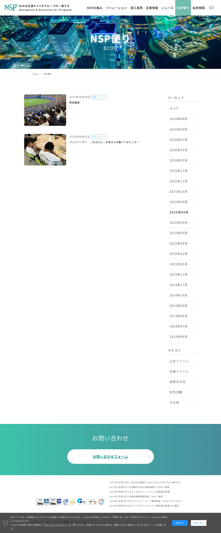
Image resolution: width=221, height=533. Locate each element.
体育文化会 (178, 382)
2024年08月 (179, 316)
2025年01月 (179, 264)
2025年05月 (179, 233)
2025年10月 (179, 191)
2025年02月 (179, 254)
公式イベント (179, 361)
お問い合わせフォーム (110, 456)
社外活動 (176, 392)
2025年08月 (179, 212)
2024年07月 (179, 326)
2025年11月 (179, 181)
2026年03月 (179, 150)
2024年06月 (179, 336)
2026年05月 (179, 139)
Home (36, 74)
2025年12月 (179, 171)
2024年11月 (179, 285)
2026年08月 (179, 119)
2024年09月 (179, 305)
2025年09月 (179, 202)
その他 (174, 402)
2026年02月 (179, 160)
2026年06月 (179, 129)
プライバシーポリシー (55, 524)
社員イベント (179, 371)
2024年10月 (179, 295)
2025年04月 (179, 243)
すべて (174, 108)
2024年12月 (179, 274)
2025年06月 (179, 222)
